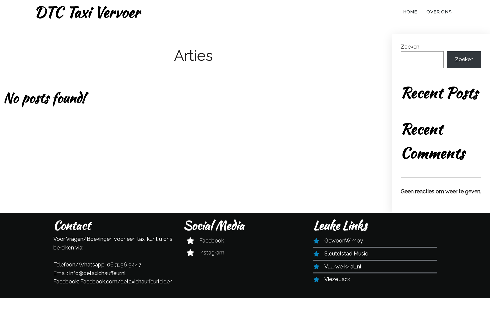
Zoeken (410, 47)
